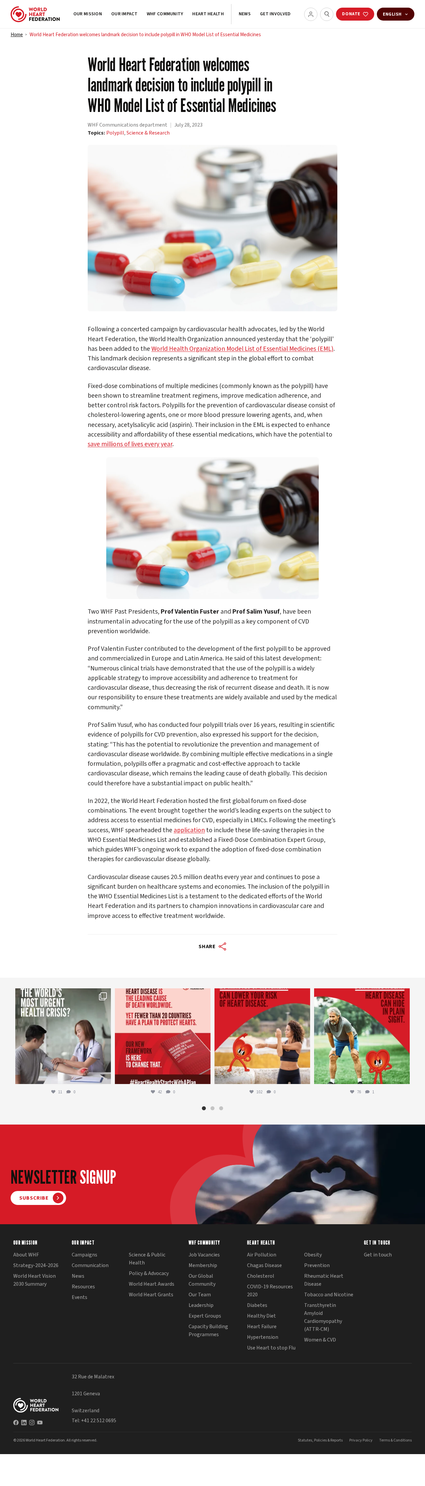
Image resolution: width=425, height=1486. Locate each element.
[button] (204, 1108)
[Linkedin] (24, 1422)
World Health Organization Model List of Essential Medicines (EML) (242, 348)
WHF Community (165, 14)
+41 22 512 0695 (98, 1420)
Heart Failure (262, 1327)
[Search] (326, 14)
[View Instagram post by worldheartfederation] (104, 1076)
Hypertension (262, 1337)
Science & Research (148, 133)
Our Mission (87, 14)
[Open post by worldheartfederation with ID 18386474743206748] (163, 1036)
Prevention (317, 1265)
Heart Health (207, 14)
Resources (83, 1287)
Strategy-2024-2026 (35, 1265)
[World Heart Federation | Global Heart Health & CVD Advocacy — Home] (35, 14)
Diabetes (257, 1305)
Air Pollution (261, 1255)
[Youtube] (39, 1422)
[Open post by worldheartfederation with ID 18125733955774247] (262, 1036)
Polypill (115, 133)
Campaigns (84, 1255)
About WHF (26, 1255)
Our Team (200, 1295)
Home (17, 34)
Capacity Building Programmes (208, 1330)
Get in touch (378, 1255)
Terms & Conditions (395, 1440)
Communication (90, 1265)
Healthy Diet (261, 1316)
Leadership (201, 1305)
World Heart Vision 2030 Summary (34, 1280)
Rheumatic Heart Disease (323, 1280)
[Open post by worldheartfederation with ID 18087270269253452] (362, 1036)
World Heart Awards (151, 1284)
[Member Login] (310, 14)
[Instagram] (32, 1422)
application (189, 830)
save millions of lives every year (130, 444)
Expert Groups (205, 1316)
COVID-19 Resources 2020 (270, 1291)
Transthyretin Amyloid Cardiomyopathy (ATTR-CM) (323, 1317)
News (245, 14)
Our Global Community (202, 1280)
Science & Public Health (147, 1259)
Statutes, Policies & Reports (320, 1440)
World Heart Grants (151, 1295)
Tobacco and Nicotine (328, 1295)
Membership (203, 1265)
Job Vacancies (204, 1255)
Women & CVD (320, 1340)
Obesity (313, 1255)
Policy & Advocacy (149, 1273)
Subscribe (34, 1198)
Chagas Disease (264, 1265)
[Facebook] (16, 1422)
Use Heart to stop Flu (271, 1348)
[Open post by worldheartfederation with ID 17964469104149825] (63, 1036)
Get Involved (275, 14)
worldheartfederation (62, 995)
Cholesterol (260, 1276)
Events (79, 1297)
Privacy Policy (361, 1440)
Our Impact (124, 14)
